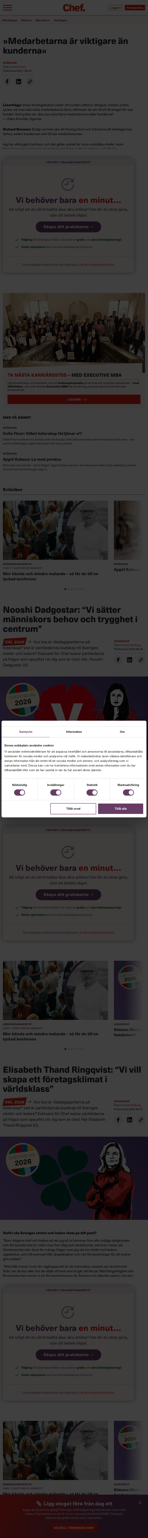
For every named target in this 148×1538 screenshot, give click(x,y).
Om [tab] (122, 731)
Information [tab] (74, 731)
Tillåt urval (73, 808)
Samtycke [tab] (25, 731)
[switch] (55, 792)
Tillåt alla (121, 808)
